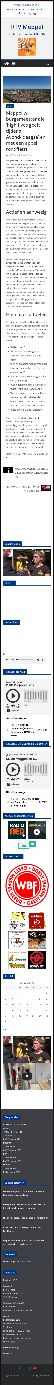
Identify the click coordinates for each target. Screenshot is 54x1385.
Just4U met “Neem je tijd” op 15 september (23, 488)
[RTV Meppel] (6, 63)
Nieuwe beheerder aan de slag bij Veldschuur (25, 1217)
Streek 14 (7, 1353)
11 (13, 1004)
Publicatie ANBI (10, 1280)
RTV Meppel (27, 27)
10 (6, 1004)
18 (13, 1010)
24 (6, 1016)
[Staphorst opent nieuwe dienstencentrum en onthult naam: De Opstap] (27, 1076)
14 (33, 1004)
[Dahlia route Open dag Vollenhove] (27, 562)
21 (33, 1010)
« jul (5, 1029)
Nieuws (10, 106)
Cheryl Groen (26, 155)
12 (20, 1004)
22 (40, 1010)
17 (6, 1010)
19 (20, 1010)
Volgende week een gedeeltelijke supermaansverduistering (31, 472)
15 (40, 1004)
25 (13, 1016)
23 (47, 1010)
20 (26, 1010)
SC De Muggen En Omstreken (17, 1261)
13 (26, 1004)
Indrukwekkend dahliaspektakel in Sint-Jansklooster (29, 11)
